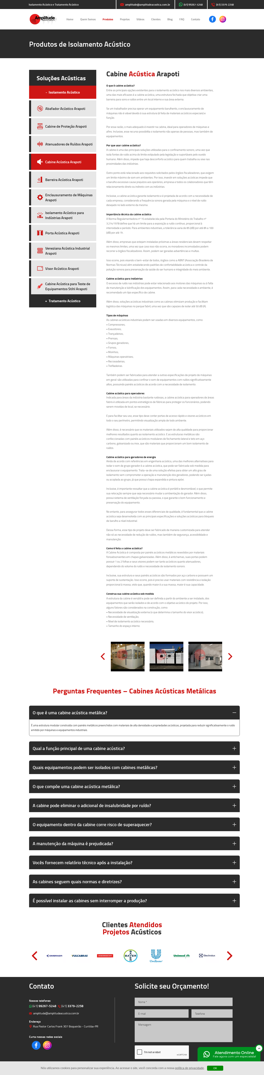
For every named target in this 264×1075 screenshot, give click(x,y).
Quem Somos (88, 19)
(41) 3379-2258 (225, 4)
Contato (195, 19)
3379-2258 (72, 1006)
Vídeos (140, 19)
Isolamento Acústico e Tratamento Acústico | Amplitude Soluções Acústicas (43, 19)
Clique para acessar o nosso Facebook (212, 19)
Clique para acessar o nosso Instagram (222, 19)
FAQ (181, 19)
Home (69, 19)
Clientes (156, 19)
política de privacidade (189, 1068)
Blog (170, 19)
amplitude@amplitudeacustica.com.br (147, 4)
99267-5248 (44, 1006)
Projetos (125, 19)
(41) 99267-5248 (193, 4)
